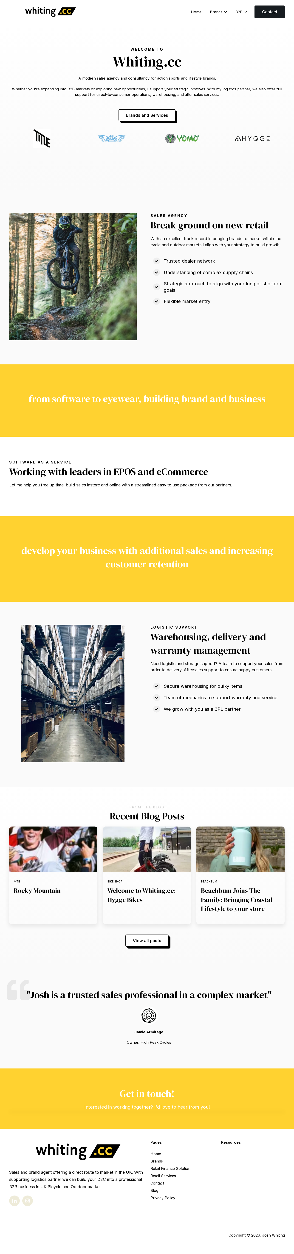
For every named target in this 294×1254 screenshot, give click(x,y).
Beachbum (209, 881)
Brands (216, 12)
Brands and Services (147, 115)
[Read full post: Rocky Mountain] (53, 849)
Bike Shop (114, 881)
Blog (154, 1190)
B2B (239, 12)
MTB (17, 881)
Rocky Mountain (37, 890)
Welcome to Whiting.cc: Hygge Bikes (141, 895)
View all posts (147, 940)
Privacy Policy (162, 1198)
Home (196, 12)
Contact (269, 11)
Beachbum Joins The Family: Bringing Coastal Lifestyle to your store (236, 899)
